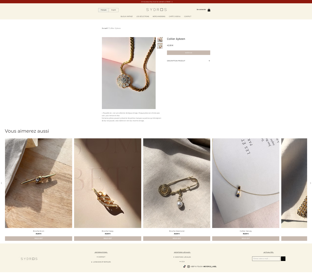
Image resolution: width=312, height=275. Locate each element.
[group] (156, 189)
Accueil (104, 28)
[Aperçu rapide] (38, 183)
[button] (209, 9)
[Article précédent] (1, 183)
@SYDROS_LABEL (210, 266)
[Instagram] (188, 266)
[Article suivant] (310, 183)
